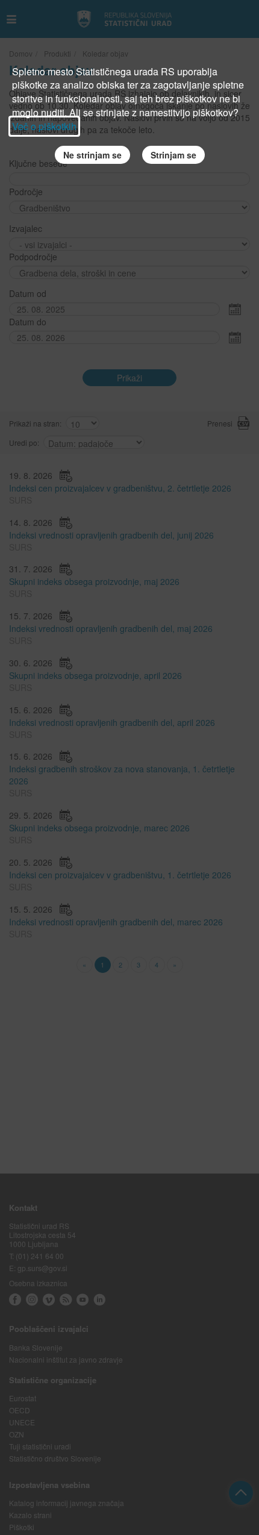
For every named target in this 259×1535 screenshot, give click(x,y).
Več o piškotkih (44, 126)
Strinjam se (173, 155)
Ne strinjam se (92, 155)
